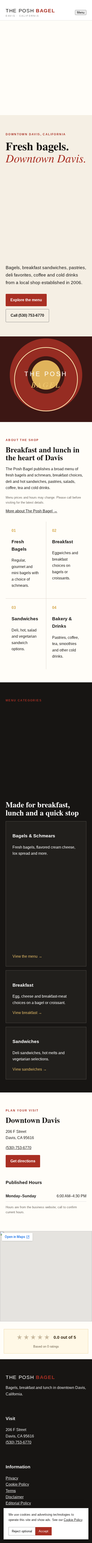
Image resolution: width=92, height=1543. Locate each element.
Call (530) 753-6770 (27, 315)
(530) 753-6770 (18, 1148)
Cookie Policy (17, 1484)
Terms (11, 1491)
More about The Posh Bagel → (31, 511)
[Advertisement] (46, 66)
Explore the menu (26, 300)
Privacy (12, 1478)
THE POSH (30, 12)
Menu (80, 12)
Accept (43, 1531)
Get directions (22, 1161)
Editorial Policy (18, 1503)
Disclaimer (15, 1497)
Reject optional (22, 1531)
